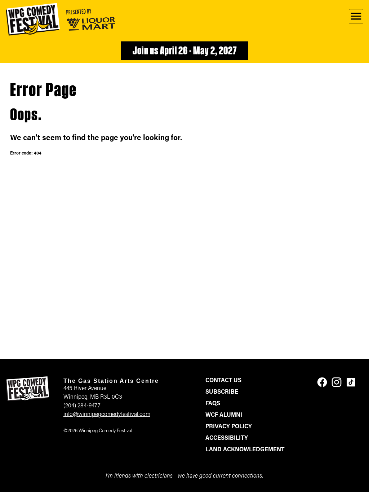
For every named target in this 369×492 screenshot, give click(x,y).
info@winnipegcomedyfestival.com (106, 414)
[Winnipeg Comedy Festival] (33, 19)
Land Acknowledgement (244, 450)
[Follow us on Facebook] (322, 382)
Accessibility (226, 438)
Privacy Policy (228, 427)
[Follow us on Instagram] (336, 382)
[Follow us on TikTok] (351, 382)
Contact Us (223, 381)
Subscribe (221, 392)
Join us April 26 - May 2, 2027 (185, 51)
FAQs (212, 404)
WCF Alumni (223, 415)
